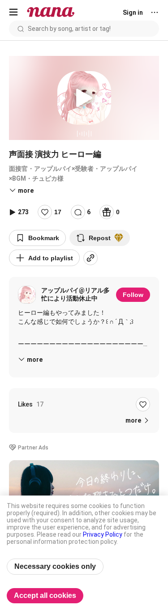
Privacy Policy (102, 534)
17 (57, 212)
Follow (133, 294)
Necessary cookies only (55, 566)
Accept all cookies (45, 595)
